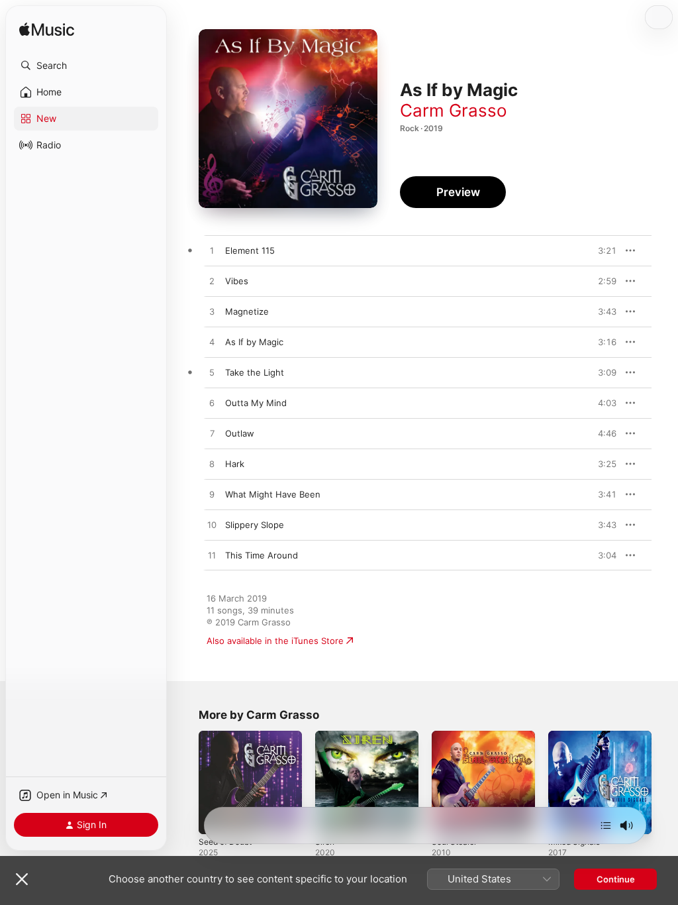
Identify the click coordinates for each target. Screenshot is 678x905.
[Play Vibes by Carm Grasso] (212, 282)
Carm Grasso (453, 110)
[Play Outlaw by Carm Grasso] (212, 434)
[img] (46, 30)
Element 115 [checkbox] (250, 250)
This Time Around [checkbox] (261, 555)
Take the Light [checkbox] (254, 372)
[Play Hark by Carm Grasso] (212, 464)
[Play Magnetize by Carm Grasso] (212, 312)
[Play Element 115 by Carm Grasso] (212, 251)
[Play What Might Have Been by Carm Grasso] (212, 495)
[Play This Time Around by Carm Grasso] (212, 556)
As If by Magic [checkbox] (254, 342)
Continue (616, 879)
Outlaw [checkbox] (239, 433)
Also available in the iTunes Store (275, 640)
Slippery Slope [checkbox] (254, 524)
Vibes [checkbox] (236, 281)
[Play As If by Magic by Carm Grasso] (212, 342)
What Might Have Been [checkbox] (272, 494)
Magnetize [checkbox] (247, 311)
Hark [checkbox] (234, 463)
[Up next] (606, 825)
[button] (86, 65)
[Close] (22, 879)
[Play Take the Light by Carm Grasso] (212, 373)
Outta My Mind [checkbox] (256, 403)
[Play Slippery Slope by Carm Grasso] (212, 525)
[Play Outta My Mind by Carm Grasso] (212, 403)
